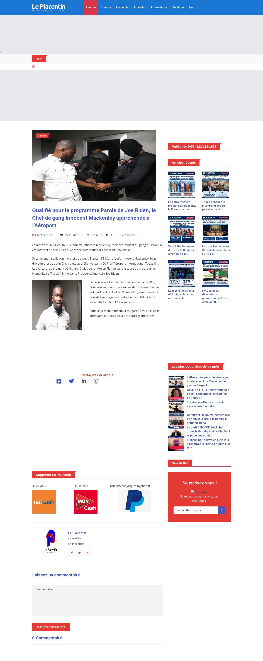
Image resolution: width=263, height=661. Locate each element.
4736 (95, 235)
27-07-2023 (72, 235)
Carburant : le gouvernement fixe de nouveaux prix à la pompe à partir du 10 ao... (208, 419)
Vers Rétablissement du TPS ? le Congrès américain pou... (181, 250)
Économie (122, 7)
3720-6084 (81, 486)
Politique (178, 7)
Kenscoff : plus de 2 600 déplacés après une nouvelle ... (181, 294)
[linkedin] (87, 552)
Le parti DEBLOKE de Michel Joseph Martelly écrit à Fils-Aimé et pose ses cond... (208, 431)
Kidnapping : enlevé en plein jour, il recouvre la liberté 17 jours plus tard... (209, 444)
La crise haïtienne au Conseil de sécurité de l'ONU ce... (216, 250)
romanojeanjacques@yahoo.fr (130, 486)
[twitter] (79, 552)
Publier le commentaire (51, 626)
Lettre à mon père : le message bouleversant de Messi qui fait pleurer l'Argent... (207, 381)
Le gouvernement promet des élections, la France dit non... (182, 205)
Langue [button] (91, 7)
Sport (192, 7)
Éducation (139, 7)
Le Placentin (42, 235)
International (159, 7)
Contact (106, 7)
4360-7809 (39, 486)
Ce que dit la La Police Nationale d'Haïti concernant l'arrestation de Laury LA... (208, 394)
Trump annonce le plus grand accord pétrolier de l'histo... (214, 205)
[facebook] (71, 552)
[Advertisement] (131, 25)
